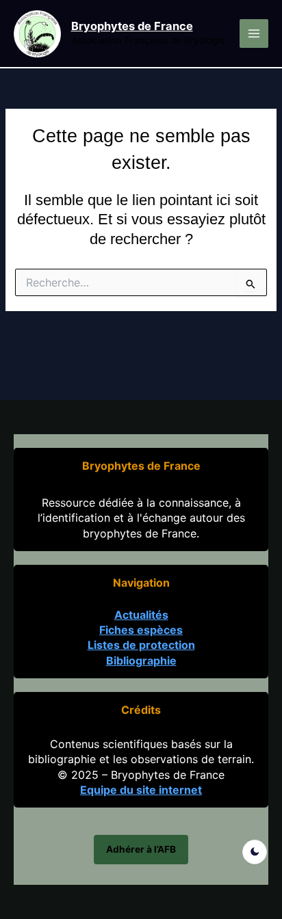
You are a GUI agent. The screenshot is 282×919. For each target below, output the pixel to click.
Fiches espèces (141, 630)
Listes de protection (141, 645)
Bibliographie (141, 660)
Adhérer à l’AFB (141, 849)
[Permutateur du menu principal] (254, 33)
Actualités (141, 615)
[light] (254, 852)
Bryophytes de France (132, 26)
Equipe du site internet (141, 790)
